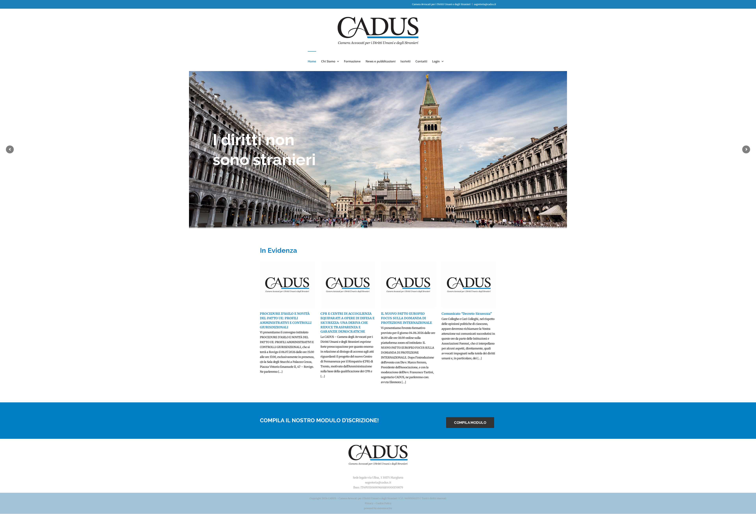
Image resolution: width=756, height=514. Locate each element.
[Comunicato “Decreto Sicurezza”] (469, 284)
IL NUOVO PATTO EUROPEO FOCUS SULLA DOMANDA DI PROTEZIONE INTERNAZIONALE (406, 318)
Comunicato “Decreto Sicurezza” (467, 314)
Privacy (369, 503)
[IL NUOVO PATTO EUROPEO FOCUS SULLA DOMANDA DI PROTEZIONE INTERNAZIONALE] (408, 284)
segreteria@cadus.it (485, 4)
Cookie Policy (383, 503)
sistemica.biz (384, 508)
